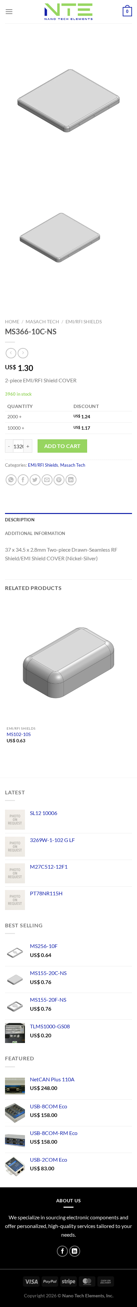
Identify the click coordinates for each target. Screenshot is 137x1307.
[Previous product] (23, 353)
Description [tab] (20, 519)
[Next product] (11, 353)
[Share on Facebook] (23, 479)
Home (12, 321)
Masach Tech (42, 321)
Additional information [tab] (35, 533)
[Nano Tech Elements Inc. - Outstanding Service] (68, 11)
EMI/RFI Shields (84, 321)
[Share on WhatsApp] (11, 479)
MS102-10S (19, 734)
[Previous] (11, 170)
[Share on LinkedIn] (71, 479)
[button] (9, 11)
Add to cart (62, 446)
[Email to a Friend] (47, 479)
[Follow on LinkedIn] (74, 1251)
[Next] (29, 170)
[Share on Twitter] (35, 479)
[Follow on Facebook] (62, 1251)
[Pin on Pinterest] (59, 479)
